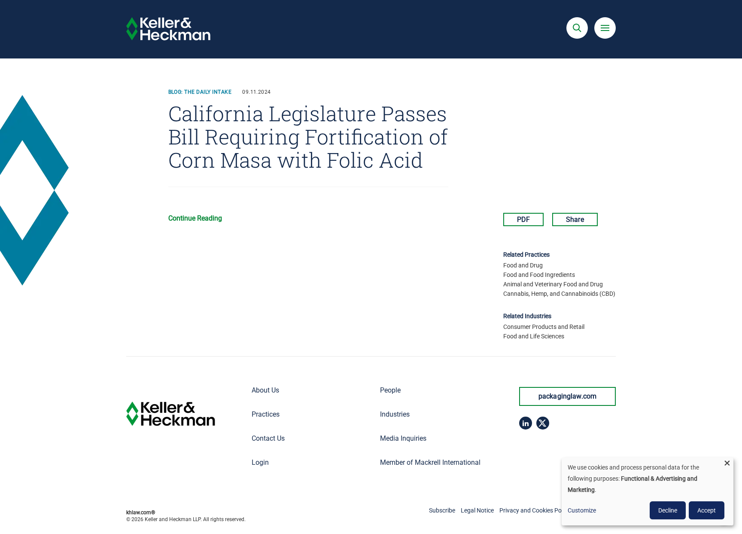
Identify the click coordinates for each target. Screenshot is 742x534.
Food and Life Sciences (533, 336)
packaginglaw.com (567, 396)
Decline (667, 510)
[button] (577, 28)
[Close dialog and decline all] (727, 462)
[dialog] (647, 491)
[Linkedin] (525, 423)
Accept (706, 510)
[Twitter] (542, 423)
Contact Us (268, 438)
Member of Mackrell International (430, 462)
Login (260, 462)
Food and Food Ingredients (539, 274)
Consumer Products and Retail (543, 326)
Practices (266, 414)
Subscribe (442, 510)
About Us (265, 390)
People (390, 390)
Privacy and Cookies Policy (534, 510)
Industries (395, 414)
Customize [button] (582, 510)
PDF (523, 219)
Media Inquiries (403, 438)
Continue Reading (195, 218)
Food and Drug (523, 265)
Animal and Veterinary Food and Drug (553, 284)
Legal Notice (477, 510)
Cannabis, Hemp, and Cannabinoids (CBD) (559, 293)
